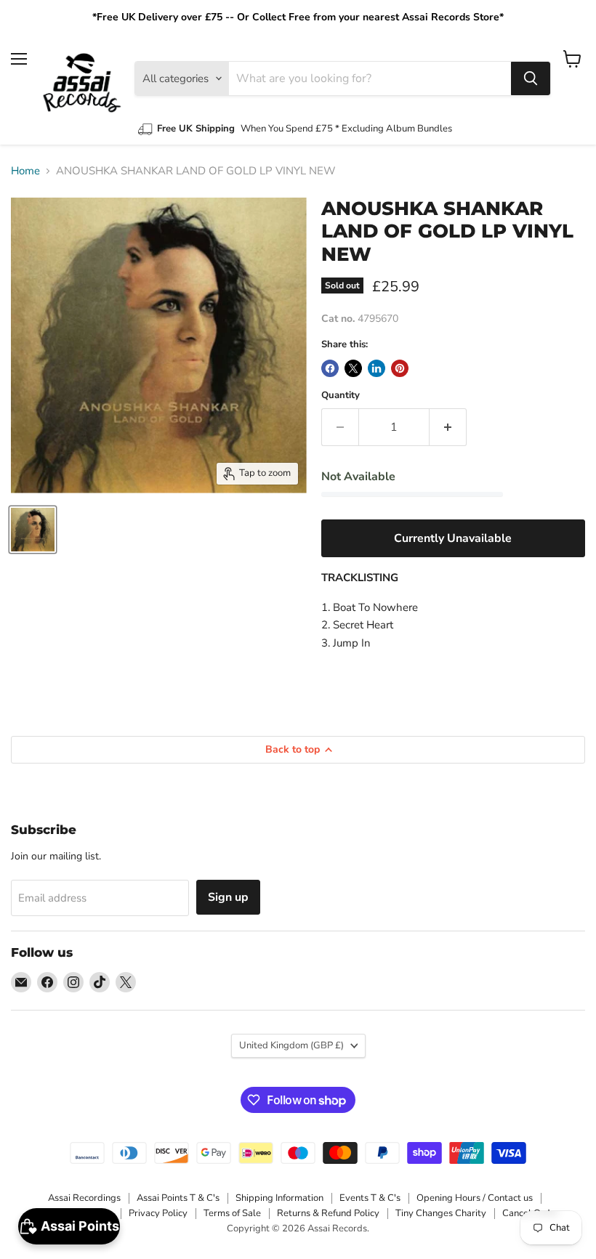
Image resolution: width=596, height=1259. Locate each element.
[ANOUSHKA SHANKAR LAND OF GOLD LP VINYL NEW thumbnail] (32, 529)
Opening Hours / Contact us (474, 1198)
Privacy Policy (158, 1213)
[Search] (530, 78)
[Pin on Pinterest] (399, 368)
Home (25, 171)
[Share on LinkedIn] (376, 368)
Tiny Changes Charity (440, 1213)
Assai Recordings (84, 1198)
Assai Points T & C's (178, 1198)
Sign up (228, 897)
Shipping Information (279, 1198)
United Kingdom (291, 1045)
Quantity (340, 395)
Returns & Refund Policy (328, 1213)
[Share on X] (353, 368)
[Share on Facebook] (330, 368)
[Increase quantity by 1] (448, 427)
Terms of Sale (232, 1213)
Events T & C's (369, 1198)
